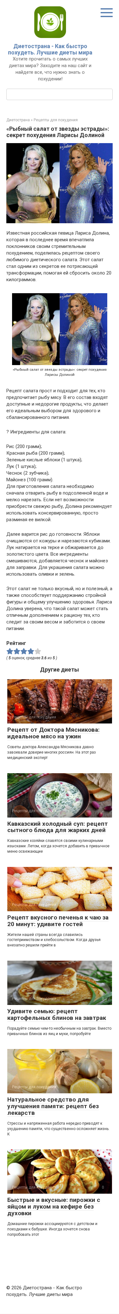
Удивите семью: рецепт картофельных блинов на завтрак (56, 1014)
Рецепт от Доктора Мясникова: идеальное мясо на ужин (53, 733)
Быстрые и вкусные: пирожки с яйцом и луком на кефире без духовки (53, 1206)
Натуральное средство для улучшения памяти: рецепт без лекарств (53, 1106)
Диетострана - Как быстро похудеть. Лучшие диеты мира (50, 49)
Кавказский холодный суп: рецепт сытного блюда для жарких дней (57, 827)
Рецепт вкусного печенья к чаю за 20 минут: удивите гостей (58, 921)
